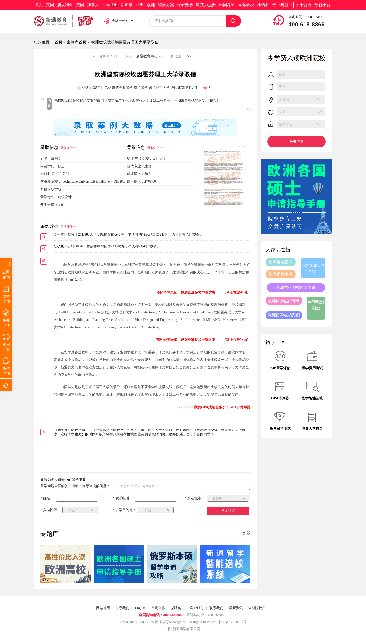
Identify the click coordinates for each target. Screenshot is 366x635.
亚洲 (140, 5)
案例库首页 (77, 42)
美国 (80, 5)
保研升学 (185, 5)
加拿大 (93, 5)
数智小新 (322, 5)
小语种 (263, 5)
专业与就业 (282, 5)
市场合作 (158, 608)
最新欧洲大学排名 (313, 268)
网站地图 (103, 608)
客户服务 (197, 608)
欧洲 (151, 5)
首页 (39, 5)
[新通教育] (63, 21)
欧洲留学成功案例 (284, 315)
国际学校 (246, 5)
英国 (50, 5)
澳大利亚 (65, 5)
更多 (246, 532)
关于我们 (122, 608)
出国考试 (227, 5)
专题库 (49, 534)
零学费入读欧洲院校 (296, 58)
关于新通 (303, 5)
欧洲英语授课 (281, 262)
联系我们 (216, 608)
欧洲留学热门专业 (284, 301)
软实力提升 (206, 5)
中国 (109, 5)
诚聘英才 (177, 608)
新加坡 (127, 5)
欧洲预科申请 (281, 274)
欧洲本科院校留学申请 (296, 287)
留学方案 (166, 5)
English (140, 608)
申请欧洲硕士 (316, 305)
